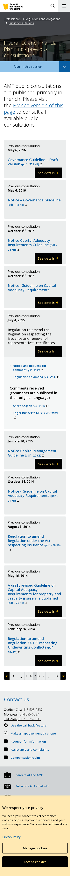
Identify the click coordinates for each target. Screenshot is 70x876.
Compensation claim (25, 757)
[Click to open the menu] (64, 6)
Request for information (28, 741)
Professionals (12, 19)
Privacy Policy (11, 837)
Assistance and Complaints (30, 749)
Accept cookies (35, 862)
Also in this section (32, 68)
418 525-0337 (23, 710)
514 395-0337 (21, 714)
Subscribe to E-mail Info (32, 786)
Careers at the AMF (29, 775)
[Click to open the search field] (52, 6)
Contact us (16, 699)
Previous (7, 676)
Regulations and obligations (42, 19)
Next (63, 676)
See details (50, 174)
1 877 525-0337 (22, 719)
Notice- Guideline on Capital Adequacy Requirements (32, 287)
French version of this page (33, 108)
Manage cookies (35, 848)
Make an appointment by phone (33, 733)
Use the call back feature (28, 725)
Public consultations (21, 23)
